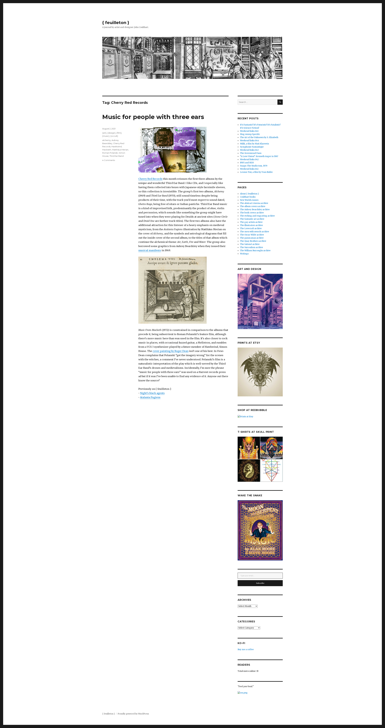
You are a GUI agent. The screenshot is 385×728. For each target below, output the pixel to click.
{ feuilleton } (115, 22)
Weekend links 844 (249, 140)
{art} (104, 133)
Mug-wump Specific (250, 134)
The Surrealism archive (251, 247)
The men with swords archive (254, 231)
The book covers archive (252, 212)
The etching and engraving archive (257, 216)
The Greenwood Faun (250, 153)
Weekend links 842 (249, 159)
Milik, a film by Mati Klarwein (254, 143)
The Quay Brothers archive (253, 241)
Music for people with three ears (153, 117)
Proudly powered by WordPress (133, 714)
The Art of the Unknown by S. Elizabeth (259, 137)
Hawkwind (116, 146)
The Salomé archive (250, 244)
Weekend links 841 (249, 169)
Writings (244, 253)
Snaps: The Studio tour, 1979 (253, 166)
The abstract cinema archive (254, 203)
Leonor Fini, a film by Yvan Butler (256, 172)
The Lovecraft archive (251, 228)
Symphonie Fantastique (252, 147)
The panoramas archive (252, 238)
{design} (111, 133)
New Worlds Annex (249, 200)
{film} (119, 133)
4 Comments (108, 160)
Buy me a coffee (246, 649)
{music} (105, 136)
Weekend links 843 (249, 150)
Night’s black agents (152, 393)
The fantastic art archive (252, 219)
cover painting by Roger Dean (170, 351)
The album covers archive (252, 206)
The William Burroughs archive (255, 250)
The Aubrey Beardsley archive (255, 209)
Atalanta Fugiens (150, 397)
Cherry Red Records (150, 178)
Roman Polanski (110, 153)
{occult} (114, 136)
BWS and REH (247, 162)
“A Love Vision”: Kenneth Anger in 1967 (259, 156)
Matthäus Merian (120, 149)
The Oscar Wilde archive (252, 235)
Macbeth (106, 149)
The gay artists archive (251, 222)
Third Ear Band (116, 156)
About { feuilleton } (249, 193)
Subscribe (260, 583)
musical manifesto (149, 250)
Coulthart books (248, 197)
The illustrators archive (251, 225)
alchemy (106, 140)
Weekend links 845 (249, 131)
